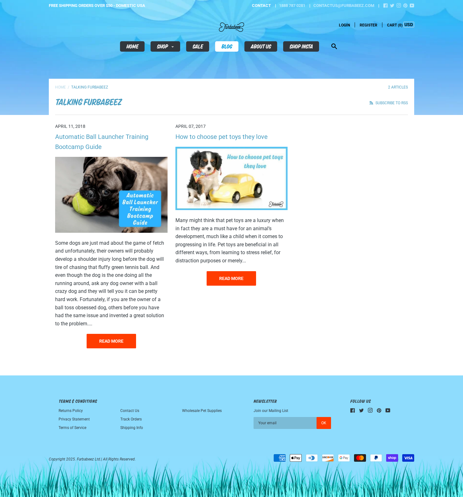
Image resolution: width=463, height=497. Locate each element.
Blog (226, 46)
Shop (163, 46)
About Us (261, 46)
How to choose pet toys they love (221, 136)
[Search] (334, 47)
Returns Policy (71, 410)
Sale (197, 46)
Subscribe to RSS (391, 103)
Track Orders (131, 419)
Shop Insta (301, 46)
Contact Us (129, 410)
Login (344, 25)
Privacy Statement (74, 419)
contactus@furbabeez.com (343, 5)
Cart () (395, 25)
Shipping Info (131, 428)
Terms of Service (72, 428)
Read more (111, 341)
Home (132, 46)
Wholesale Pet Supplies (202, 410)
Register (368, 25)
